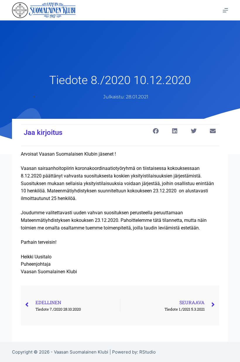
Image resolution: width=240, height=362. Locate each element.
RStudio (147, 352)
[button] (155, 131)
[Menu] (225, 10)
